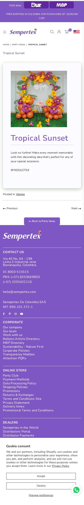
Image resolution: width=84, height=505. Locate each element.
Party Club (10, 375)
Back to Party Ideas (43, 221)
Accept (41, 476)
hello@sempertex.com (19, 292)
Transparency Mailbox (19, 354)
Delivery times (13, 406)
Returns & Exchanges (18, 395)
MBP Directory (13, 343)
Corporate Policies (16, 350)
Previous (12, 208)
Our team (10, 331)
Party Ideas (18, 44)
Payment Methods (16, 379)
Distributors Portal (16, 431)
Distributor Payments (18, 435)
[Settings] (75, 32)
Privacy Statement (16, 403)
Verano (20, 194)
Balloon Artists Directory (21, 339)
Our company (12, 327)
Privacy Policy (60, 466)
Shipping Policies (15, 387)
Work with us (12, 335)
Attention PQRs (14, 358)
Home (6, 44)
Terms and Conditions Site (22, 399)
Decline (41, 486)
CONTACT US (13, 252)
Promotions (11, 391)
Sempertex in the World (20, 427)
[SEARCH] (52, 32)
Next (74, 208)
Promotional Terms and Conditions (28, 410)
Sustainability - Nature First (23, 347)
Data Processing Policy (19, 383)
